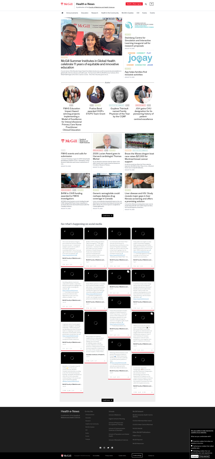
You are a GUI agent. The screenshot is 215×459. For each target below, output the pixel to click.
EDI (138, 13)
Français (87, 439)
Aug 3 (134, 262)
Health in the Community (110, 13)
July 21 (111, 372)
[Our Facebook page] (100, 448)
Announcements (72, 13)
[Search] (146, 4)
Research (94, 13)
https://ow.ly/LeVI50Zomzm (70, 290)
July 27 (87, 304)
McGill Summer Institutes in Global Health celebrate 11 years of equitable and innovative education (90, 64)
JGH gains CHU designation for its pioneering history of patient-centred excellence (143, 113)
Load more (106, 215)
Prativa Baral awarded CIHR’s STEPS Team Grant (95, 111)
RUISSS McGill (137, 428)
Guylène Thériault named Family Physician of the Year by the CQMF (119, 112)
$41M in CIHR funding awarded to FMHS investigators (71, 196)
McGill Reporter (138, 439)
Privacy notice (109, 455)
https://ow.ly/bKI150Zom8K (118, 362)
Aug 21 (87, 262)
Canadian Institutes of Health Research (95, 354)
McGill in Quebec (128, 13)
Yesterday (64, 260)
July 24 (111, 330)
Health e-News (85, 4)
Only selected (204, 456)
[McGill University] (67, 4)
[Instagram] (104, 448)
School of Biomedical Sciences (118, 440)
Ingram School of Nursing (117, 419)
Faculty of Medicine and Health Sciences (102, 7)
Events (152, 13)
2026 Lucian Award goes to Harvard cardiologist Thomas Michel (107, 156)
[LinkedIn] (112, 448)
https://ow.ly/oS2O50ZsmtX (141, 299)
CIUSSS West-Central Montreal (143, 424)
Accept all (195, 456)
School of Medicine (115, 415)
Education (84, 13)
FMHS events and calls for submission (74, 154)
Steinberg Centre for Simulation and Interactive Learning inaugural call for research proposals (138, 41)
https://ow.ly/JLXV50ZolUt (117, 324)
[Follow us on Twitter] (108, 448)
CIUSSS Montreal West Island (142, 420)
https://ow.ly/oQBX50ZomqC (141, 252)
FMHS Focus (137, 436)
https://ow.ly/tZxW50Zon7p (71, 381)
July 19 (135, 388)
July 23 (64, 344)
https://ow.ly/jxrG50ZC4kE (69, 255)
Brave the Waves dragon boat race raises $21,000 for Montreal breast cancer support (139, 157)
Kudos (144, 13)
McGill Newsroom (138, 443)
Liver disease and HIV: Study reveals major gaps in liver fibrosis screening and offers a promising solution (139, 197)
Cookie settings (137, 455)
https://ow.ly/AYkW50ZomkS (70, 336)
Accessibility (96, 455)
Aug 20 (111, 262)
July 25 (111, 288)
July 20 (64, 386)
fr (151, 4)
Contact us (151, 455)
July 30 (64, 302)
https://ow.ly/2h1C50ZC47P (117, 255)
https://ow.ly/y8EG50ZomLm (94, 294)
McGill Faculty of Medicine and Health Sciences (72, 258)
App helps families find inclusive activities (136, 73)
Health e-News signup (134, 4)
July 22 (135, 346)
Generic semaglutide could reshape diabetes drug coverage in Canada (106, 196)
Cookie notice (122, 455)
